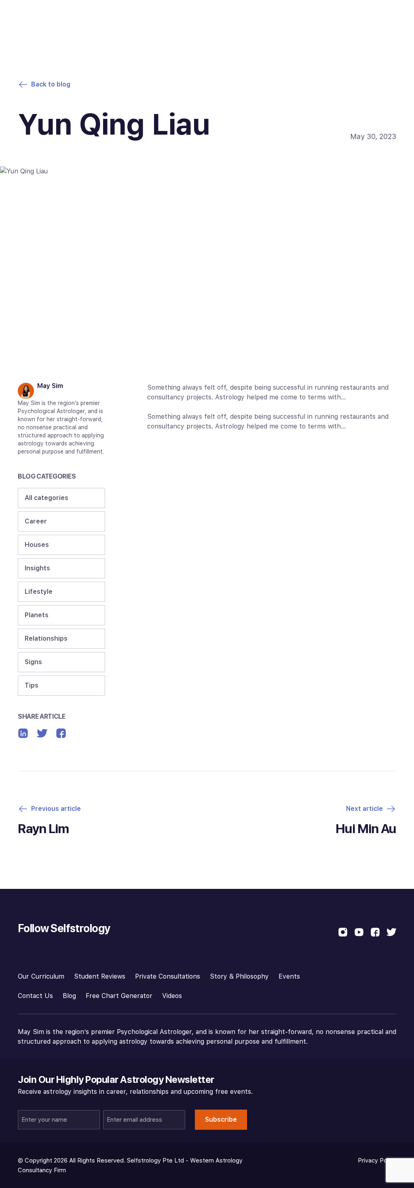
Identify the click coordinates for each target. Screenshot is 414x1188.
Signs (33, 662)
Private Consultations (167, 976)
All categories (46, 498)
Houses (37, 545)
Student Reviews (99, 976)
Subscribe (221, 1119)
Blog (69, 996)
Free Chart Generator (119, 996)
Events (289, 976)
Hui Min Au (366, 828)
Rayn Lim (43, 828)
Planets (37, 615)
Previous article (56, 808)
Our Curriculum (41, 976)
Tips (31, 685)
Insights (37, 568)
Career (36, 521)
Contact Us (35, 996)
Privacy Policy (377, 1160)
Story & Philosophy (239, 976)
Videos (172, 996)
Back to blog (50, 84)
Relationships (46, 638)
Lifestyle (39, 591)
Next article (364, 808)
